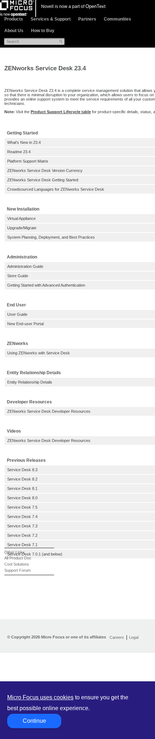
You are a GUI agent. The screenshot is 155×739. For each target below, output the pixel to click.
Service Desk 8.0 (22, 498)
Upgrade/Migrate (21, 228)
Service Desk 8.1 (22, 488)
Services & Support (51, 19)
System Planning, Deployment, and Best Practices (51, 237)
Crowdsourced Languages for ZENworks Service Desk (55, 189)
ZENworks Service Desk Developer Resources (48, 411)
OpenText (95, 6)
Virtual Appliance (21, 218)
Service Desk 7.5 (22, 507)
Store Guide (17, 276)
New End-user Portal (25, 324)
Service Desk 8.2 (22, 479)
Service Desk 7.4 (22, 516)
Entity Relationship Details (29, 382)
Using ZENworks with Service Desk (38, 353)
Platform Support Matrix (27, 161)
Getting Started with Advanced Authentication (46, 285)
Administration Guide (25, 266)
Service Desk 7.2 (22, 535)
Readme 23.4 (19, 152)
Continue (34, 721)
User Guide (17, 314)
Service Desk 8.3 (22, 470)
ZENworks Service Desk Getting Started (42, 180)
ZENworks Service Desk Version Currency (45, 170)
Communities (117, 19)
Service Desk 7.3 (22, 526)
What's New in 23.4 (24, 142)
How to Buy (42, 30)
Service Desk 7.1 (22, 545)
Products (13, 19)
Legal (133, 637)
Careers (117, 637)
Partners (87, 19)
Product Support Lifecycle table (61, 112)
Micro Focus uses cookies (40, 697)
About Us (13, 30)
